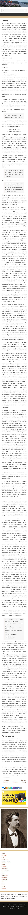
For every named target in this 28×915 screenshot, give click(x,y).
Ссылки (3, 884)
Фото (3, 881)
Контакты (4, 888)
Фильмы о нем (5, 875)
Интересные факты (6, 862)
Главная (3, 853)
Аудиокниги (4, 877)
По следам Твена (5, 870)
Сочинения (4, 866)
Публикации (4, 879)
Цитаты (3, 864)
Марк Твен (6, 2)
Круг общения (5, 859)
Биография (4, 855)
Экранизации (4, 868)
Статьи (3, 886)
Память (3, 873)
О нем (3, 857)
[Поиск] (24, 10)
